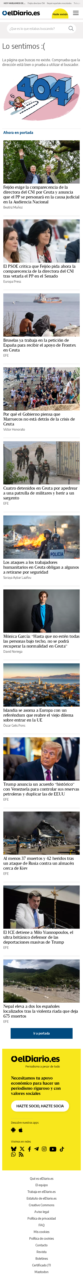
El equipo (41, 1185)
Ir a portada (41, 1033)
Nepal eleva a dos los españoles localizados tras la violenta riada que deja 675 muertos (40, 1011)
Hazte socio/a (60, 14)
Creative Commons (41, 1205)
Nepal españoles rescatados (59, 3)
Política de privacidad (41, 1218)
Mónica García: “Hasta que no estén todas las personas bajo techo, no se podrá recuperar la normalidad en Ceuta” (41, 641)
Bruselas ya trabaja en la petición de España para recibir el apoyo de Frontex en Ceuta (39, 345)
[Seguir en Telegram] (36, 1149)
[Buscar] (71, 28)
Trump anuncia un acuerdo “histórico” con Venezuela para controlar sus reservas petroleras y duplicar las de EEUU (41, 789)
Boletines (41, 1258)
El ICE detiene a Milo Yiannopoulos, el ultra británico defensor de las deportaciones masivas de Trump (38, 937)
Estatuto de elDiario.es (41, 1198)
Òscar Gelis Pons (14, 725)
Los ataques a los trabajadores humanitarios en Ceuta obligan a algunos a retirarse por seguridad (41, 567)
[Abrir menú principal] (76, 13)
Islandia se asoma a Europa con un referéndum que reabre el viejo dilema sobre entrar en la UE (38, 715)
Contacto (41, 1245)
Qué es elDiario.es (41, 1178)
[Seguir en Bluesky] (13, 1149)
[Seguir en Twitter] (22, 1149)
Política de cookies (41, 1238)
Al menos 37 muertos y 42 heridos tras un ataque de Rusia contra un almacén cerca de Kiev (38, 863)
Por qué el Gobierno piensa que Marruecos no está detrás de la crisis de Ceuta (39, 419)
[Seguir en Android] (13, 1130)
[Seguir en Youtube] (53, 1149)
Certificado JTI (41, 1265)
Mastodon (41, 1272)
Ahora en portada (18, 132)
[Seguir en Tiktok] (62, 1149)
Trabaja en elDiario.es (41, 1192)
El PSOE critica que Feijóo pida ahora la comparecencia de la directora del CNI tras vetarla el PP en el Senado (39, 271)
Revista (41, 1252)
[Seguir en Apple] (21, 1130)
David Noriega (12, 651)
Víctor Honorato (14, 429)
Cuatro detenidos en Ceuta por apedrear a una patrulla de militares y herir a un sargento (40, 493)
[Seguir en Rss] (21, 1154)
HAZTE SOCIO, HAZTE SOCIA (40, 1106)
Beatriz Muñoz (13, 207)
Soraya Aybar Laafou (17, 577)
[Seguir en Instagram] (44, 1149)
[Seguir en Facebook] (29, 1149)
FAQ (41, 1225)
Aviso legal (41, 1212)
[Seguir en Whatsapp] (13, 1154)
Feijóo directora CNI (36, 3)
